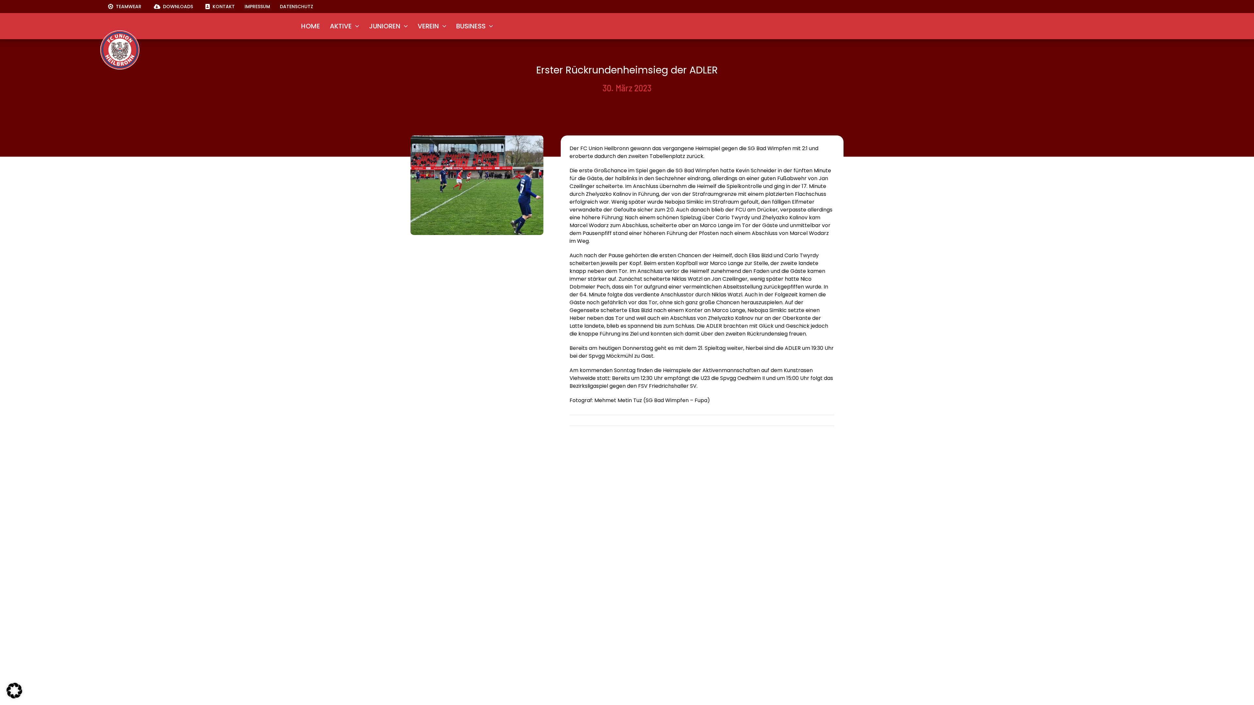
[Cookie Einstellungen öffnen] (14, 696)
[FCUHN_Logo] (119, 33)
